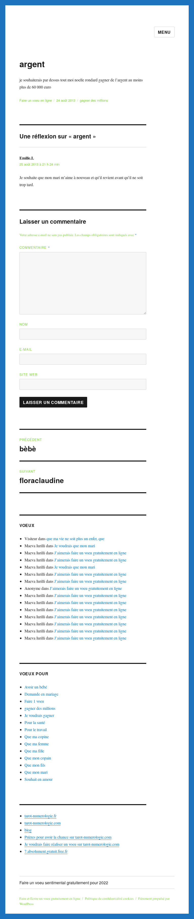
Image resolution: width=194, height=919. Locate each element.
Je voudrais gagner (39, 715)
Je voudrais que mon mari (74, 545)
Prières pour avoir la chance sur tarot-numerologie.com (68, 837)
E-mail (25, 349)
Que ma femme (37, 743)
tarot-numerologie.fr (40, 815)
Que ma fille (34, 750)
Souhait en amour (39, 779)
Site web (28, 374)
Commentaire (34, 247)
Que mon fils (35, 765)
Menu (164, 32)
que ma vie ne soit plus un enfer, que (75, 538)
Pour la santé (35, 722)
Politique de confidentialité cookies (109, 898)
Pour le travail (36, 729)
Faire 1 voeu (34, 701)
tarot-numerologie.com (43, 822)
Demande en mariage (41, 694)
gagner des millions (94, 100)
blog (28, 830)
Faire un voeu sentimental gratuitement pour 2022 (63, 883)
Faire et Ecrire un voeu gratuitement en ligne (49, 898)
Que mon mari (36, 772)
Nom (23, 324)
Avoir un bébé (36, 687)
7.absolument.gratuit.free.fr (46, 851)
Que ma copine (37, 736)
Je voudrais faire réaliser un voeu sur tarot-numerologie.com (72, 844)
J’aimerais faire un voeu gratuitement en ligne (90, 552)
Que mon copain (38, 758)
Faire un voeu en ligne (35, 100)
